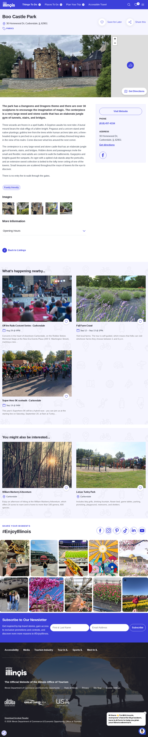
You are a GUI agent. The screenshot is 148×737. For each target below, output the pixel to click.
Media (26, 650)
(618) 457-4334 (107, 123)
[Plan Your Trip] (83, 5)
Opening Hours (11, 230)
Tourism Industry (43, 650)
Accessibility (12, 650)
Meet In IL (92, 650)
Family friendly (11, 187)
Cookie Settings (113, 688)
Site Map (97, 688)
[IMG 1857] (66, 208)
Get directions (107, 145)
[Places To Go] (61, 5)
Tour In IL (63, 650)
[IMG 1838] (23, 208)
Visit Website (121, 111)
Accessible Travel (97, 4)
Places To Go (52, 4)
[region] (129, 4)
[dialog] (4, 733)
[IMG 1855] (52, 208)
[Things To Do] (39, 5)
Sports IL (78, 650)
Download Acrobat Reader (17, 718)
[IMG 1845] (37, 208)
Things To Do (29, 4)
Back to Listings (17, 250)
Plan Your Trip (73, 4)
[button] (130, 65)
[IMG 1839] (8, 208)
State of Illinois (70, 688)
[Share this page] (130, 22)
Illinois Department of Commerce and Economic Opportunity (32, 688)
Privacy (85, 688)
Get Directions (136, 91)
